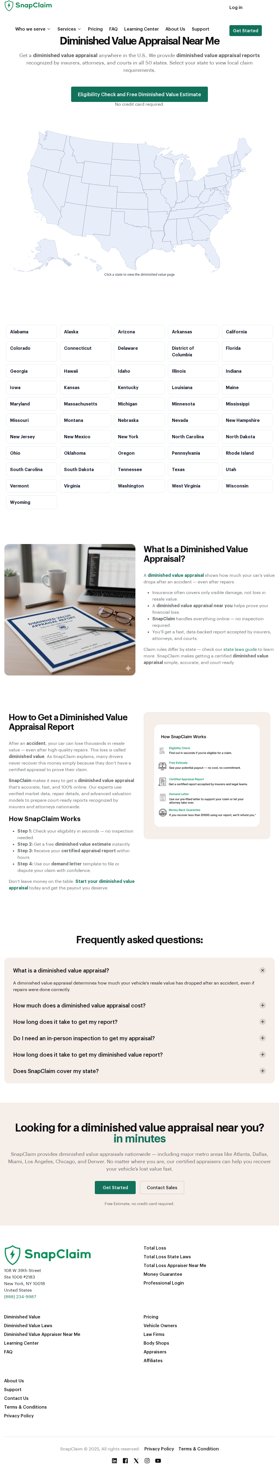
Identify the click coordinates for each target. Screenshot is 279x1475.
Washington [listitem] (131, 485)
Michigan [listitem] (127, 403)
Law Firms (154, 1334)
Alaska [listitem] (71, 331)
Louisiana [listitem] (182, 387)
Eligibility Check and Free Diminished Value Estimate (139, 94)
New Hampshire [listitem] (243, 420)
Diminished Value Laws (28, 1325)
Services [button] (66, 28)
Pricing (95, 28)
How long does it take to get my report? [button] (65, 1021)
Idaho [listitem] (124, 371)
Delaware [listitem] (128, 348)
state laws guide (240, 649)
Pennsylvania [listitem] (186, 453)
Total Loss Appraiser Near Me (175, 1265)
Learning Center (141, 28)
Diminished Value (22, 1316)
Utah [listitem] (231, 469)
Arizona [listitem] (126, 331)
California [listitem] (236, 331)
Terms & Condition (198, 1448)
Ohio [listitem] (15, 453)
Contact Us (16, 1398)
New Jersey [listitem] (22, 436)
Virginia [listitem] (72, 485)
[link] (184, 231)
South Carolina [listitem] (26, 469)
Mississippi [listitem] (237, 403)
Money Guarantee (163, 1274)
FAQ (113, 28)
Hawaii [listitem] (71, 371)
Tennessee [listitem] (130, 469)
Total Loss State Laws (167, 1256)
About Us (175, 28)
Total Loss (155, 1247)
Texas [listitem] (178, 469)
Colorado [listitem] (20, 348)
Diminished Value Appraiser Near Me (42, 1334)
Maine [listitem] (232, 387)
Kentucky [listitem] (128, 387)
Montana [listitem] (73, 420)
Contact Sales (162, 1187)
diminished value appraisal (176, 575)
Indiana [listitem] (233, 371)
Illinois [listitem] (179, 371)
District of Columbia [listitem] (183, 351)
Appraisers (155, 1351)
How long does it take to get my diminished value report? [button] (88, 1054)
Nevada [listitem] (180, 420)
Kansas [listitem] (72, 387)
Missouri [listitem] (19, 420)
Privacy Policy (19, 1415)
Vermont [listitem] (19, 485)
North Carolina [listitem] (188, 436)
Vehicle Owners (160, 1325)
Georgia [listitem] (19, 371)
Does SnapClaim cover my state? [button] (56, 1071)
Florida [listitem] (233, 348)
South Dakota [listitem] (79, 469)
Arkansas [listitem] (182, 331)
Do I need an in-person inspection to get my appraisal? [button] (84, 1038)
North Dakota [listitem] (240, 436)
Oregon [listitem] (126, 453)
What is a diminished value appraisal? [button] (61, 970)
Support (200, 28)
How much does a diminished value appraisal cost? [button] (79, 1005)
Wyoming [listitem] (20, 502)
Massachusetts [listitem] (80, 403)
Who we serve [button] (30, 28)
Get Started (245, 30)
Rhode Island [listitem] (240, 453)
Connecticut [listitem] (78, 348)
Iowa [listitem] (15, 387)
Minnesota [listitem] (183, 403)
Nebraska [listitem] (128, 420)
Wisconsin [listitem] (237, 485)
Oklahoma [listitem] (75, 453)
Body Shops (156, 1342)
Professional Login (164, 1282)
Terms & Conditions (25, 1406)
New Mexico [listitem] (77, 436)
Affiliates (153, 1360)
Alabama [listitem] (19, 331)
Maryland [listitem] (20, 403)
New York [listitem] (128, 436)
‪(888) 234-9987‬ (20, 1296)
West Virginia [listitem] (186, 485)
